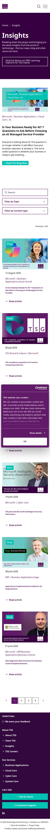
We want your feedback (17, 721)
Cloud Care (11, 770)
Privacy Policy (34, 825)
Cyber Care (11, 775)
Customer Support (26, 805)
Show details (36, 433)
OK (25, 441)
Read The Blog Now (16, 163)
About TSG (10, 735)
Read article (15, 301)
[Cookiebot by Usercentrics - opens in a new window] (35, 388)
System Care (11, 781)
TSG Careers (11, 751)
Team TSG (10, 740)
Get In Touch (26, 796)
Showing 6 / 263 (41, 226)
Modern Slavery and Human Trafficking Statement (25, 828)
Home (5, 25)
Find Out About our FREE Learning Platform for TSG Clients (23, 61)
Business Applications (17, 765)
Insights (16, 25)
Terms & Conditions (18, 825)
